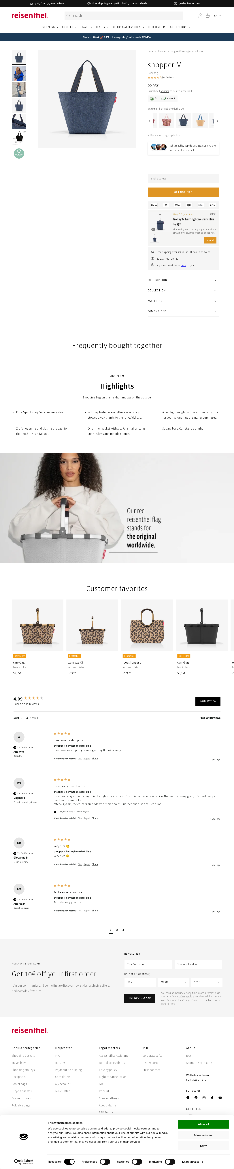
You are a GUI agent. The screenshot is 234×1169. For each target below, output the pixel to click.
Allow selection (203, 1135)
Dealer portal (151, 1062)
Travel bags (19, 1062)
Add (210, 240)
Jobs (189, 1055)
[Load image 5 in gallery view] (19, 137)
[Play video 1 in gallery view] (19, 89)
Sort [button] (17, 718)
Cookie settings (109, 1098)
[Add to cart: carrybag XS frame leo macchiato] (112, 645)
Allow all (203, 1124)
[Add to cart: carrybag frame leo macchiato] (57, 645)
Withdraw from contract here (197, 1077)
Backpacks (19, 1076)
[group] (33, 698)
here (183, 265)
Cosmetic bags (21, 1098)
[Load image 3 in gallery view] (19, 105)
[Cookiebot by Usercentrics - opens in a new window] (24, 1162)
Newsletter (62, 1091)
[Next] (217, 121)
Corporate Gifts (152, 1055)
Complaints (63, 1076)
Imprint (104, 1091)
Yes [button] (80, 759)
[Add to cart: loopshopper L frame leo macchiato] (167, 645)
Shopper (162, 51)
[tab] (209, 718)
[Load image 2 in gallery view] (19, 73)
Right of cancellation (113, 1076)
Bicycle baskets (22, 1091)
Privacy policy (108, 1069)
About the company (199, 1062)
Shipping (165, 91)
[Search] (69, 16)
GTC (101, 1084)
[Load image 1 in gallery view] (19, 57)
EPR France (106, 1112)
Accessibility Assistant (113, 1055)
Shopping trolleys (23, 1069)
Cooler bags (19, 1084)
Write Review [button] (207, 701)
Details (213, 214)
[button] (50, 28)
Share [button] (95, 759)
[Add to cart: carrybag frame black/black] (222, 645)
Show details (190, 1161)
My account (63, 1084)
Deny (203, 1145)
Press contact (151, 1069)
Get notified (183, 192)
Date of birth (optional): (137, 974)
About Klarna (107, 1105)
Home (150, 51)
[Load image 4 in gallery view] (19, 121)
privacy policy (186, 996)
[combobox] (124, 16)
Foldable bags (21, 1105)
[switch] (105, 1162)
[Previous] (149, 121)
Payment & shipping (68, 1069)
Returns (60, 1062)
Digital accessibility (112, 1062)
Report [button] (87, 759)
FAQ (57, 1055)
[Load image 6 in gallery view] (19, 153)
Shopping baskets (23, 1055)
